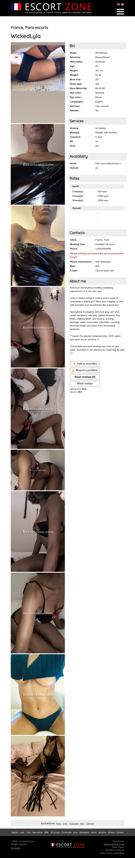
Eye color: (75, 97)
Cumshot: (75, 137)
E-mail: (74, 270)
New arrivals (37, 832)
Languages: (76, 101)
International (84, 832)
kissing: (74, 128)
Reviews (111, 832)
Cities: (73, 239)
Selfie (46, 832)
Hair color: (76, 92)
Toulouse (73, 823)
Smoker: (74, 110)
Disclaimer (15, 848)
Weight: (74, 75)
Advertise (102, 832)
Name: (73, 52)
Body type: (76, 84)
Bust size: (75, 79)
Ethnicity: (75, 57)
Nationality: (76, 61)
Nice (82, 823)
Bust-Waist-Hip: (79, 88)
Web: (73, 266)
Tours (28, 832)
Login (22, 832)
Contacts (120, 832)
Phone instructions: (81, 261)
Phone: (74, 248)
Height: (74, 70)
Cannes (90, 823)
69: (71, 141)
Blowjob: (75, 132)
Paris (58, 823)
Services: (75, 106)
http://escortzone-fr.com (114, 844)
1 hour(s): (77, 191)
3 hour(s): (77, 200)
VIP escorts (55, 832)
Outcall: (74, 168)
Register (14, 832)
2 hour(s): (77, 196)
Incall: (73, 163)
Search (94, 832)
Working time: (78, 244)
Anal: (73, 145)
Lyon (65, 823)
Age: (72, 66)
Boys (75, 832)
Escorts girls (67, 832)
